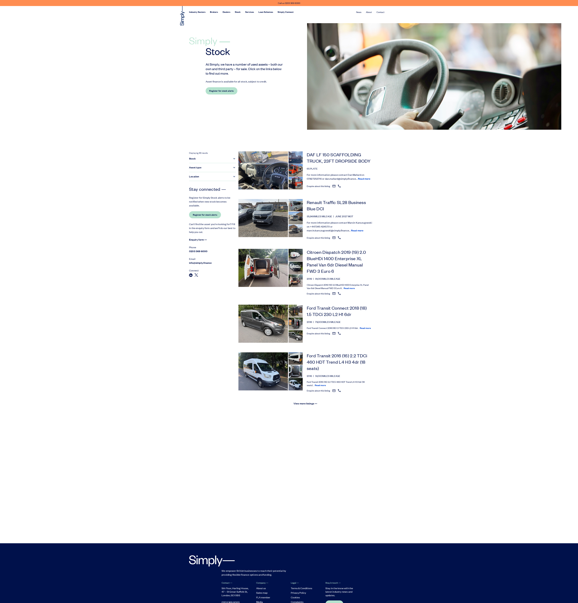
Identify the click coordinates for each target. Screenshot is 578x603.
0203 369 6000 (198, 251)
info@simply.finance (200, 262)
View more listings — (305, 403)
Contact (380, 12)
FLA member (263, 597)
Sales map (261, 592)
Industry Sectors (197, 11)
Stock (238, 11)
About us (261, 588)
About (369, 12)
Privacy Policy (298, 592)
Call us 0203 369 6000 (289, 3)
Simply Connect (286, 11)
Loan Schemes (265, 11)
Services (249, 11)
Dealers (226, 11)
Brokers (214, 11)
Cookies (295, 597)
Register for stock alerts (221, 90)
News (358, 12)
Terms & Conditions (301, 588)
